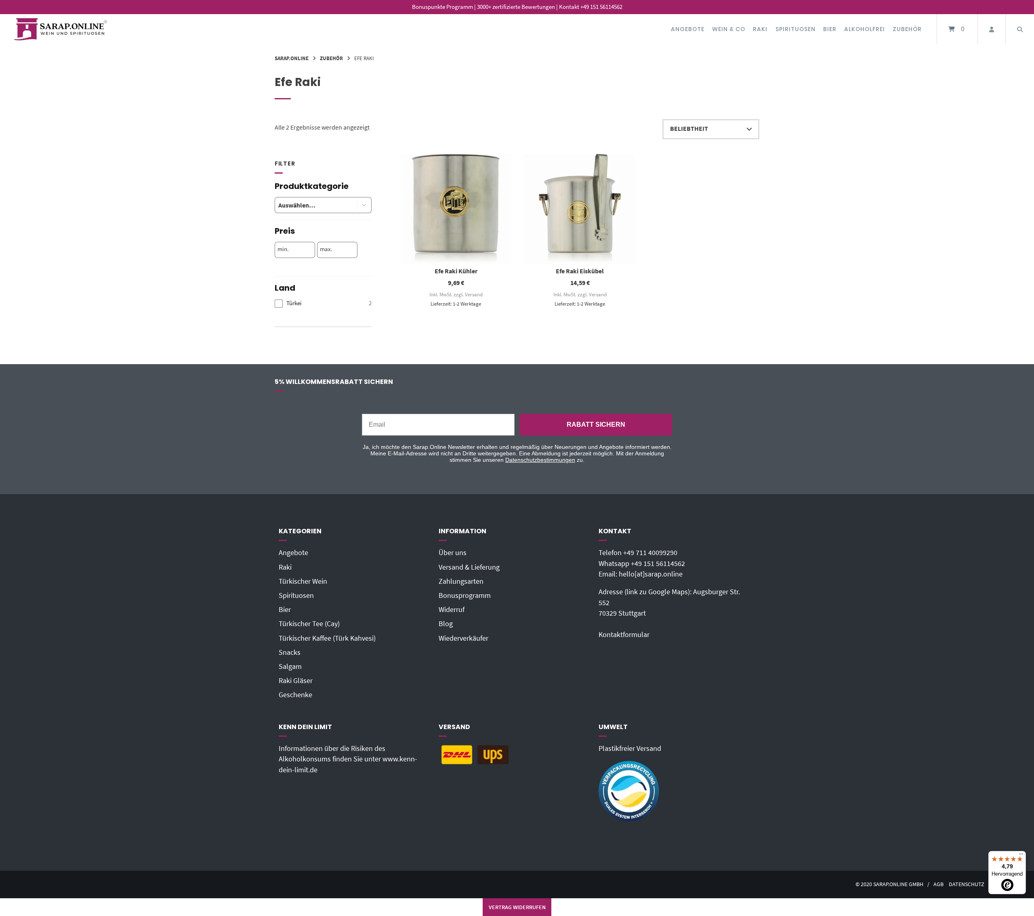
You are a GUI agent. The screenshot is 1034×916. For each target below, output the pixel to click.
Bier (829, 29)
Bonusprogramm (465, 595)
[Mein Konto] (991, 29)
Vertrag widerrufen (517, 907)
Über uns (453, 552)
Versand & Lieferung (469, 567)
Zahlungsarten (461, 581)
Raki (760, 29)
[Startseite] (60, 29)
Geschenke (295, 694)
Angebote (687, 29)
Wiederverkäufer (463, 638)
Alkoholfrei (864, 29)
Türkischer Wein (303, 581)
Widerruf (451, 609)
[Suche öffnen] (1020, 29)
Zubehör (907, 29)
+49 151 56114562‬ (658, 563)
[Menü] (1021, 856)
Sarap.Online (292, 58)
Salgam (290, 666)
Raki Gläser (296, 680)
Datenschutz (966, 884)
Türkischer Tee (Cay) (309, 623)
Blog (446, 623)
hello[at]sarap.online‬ (651, 574)
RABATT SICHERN (596, 424)
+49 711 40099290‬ (650, 552)
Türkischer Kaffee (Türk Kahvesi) (327, 638)
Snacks (290, 652)
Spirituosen (795, 29)
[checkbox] (323, 303)
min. (283, 249)
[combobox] (310, 205)
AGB (938, 884)
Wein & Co (728, 29)
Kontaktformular (624, 634)
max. (326, 249)
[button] (364, 205)
